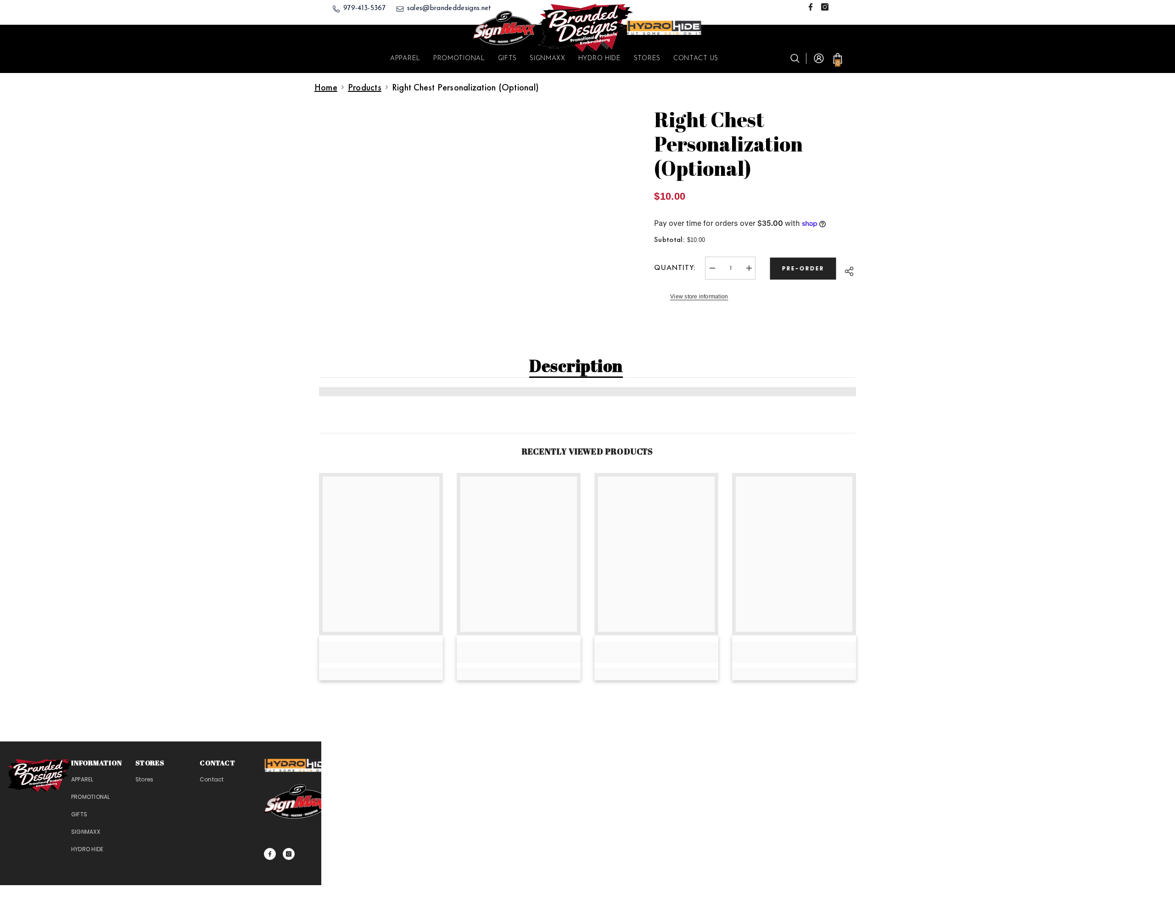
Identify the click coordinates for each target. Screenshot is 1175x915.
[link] (381, 658)
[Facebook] (810, 7)
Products (364, 87)
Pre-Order (804, 268)
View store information (699, 296)
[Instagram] (824, 7)
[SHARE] (848, 270)
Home (325, 87)
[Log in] (819, 58)
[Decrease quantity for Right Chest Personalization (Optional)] (712, 268)
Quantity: (675, 267)
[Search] (798, 58)
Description (576, 365)
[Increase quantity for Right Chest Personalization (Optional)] (748, 268)
